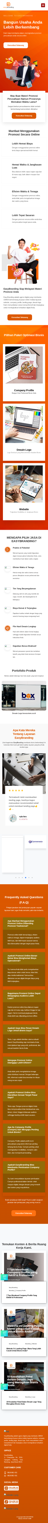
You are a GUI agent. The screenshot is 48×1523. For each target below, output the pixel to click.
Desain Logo (24, 449)
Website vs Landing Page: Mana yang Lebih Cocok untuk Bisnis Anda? (23, 1350)
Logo (33, 1397)
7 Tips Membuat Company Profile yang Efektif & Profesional (21, 1296)
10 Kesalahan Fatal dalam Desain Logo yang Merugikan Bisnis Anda (23, 1403)
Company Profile (24, 390)
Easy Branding (13, 1287)
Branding (11, 1290)
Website (24, 509)
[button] (43, 5)
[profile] (24, 387)
